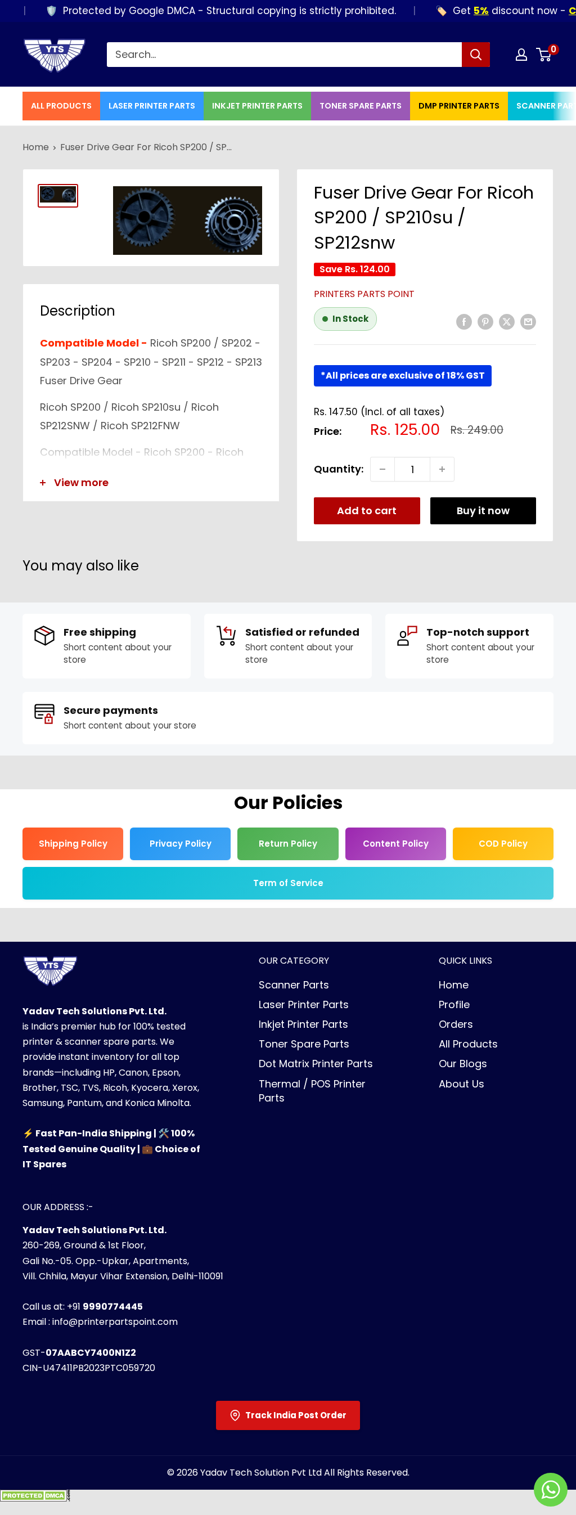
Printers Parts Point (364, 293)
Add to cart (367, 510)
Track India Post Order (295, 1415)
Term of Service (288, 883)
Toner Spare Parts (361, 105)
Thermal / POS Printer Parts (312, 1091)
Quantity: (338, 469)
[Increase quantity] (442, 469)
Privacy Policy (181, 843)
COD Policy (503, 843)
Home (35, 147)
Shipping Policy (73, 843)
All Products (61, 105)
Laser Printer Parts (152, 105)
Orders (456, 1024)
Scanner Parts (294, 985)
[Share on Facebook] (464, 321)
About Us (461, 1084)
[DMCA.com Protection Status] (35, 1499)
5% (462, 10)
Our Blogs (463, 1064)
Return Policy (288, 843)
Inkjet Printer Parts (257, 105)
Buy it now (483, 510)
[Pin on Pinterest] (485, 321)
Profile (454, 1004)
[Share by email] (528, 321)
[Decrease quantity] (382, 469)
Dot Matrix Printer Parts (316, 1064)
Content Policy (396, 843)
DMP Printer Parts (459, 105)
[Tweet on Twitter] (507, 321)
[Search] (476, 54)
